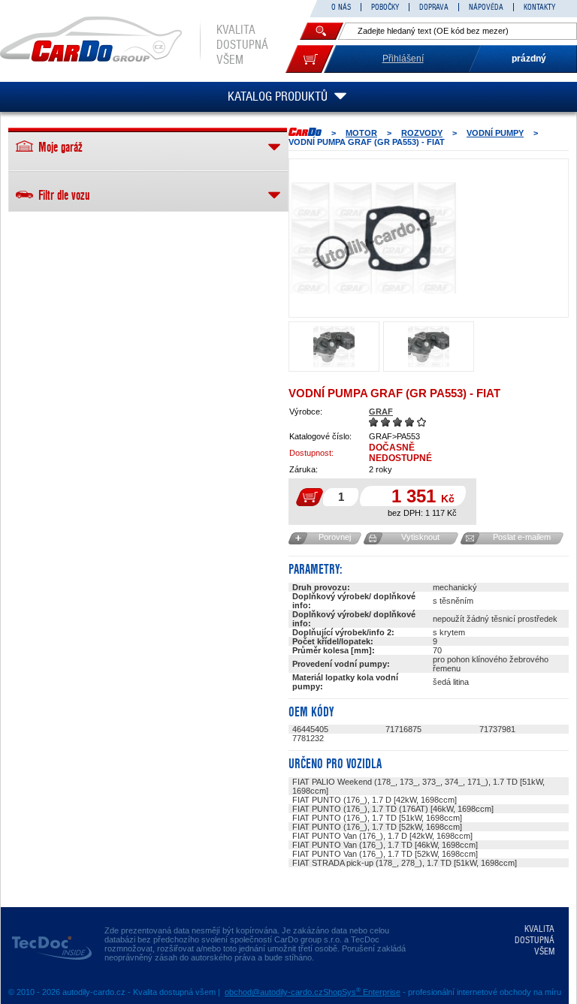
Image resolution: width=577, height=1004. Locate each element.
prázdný (529, 58)
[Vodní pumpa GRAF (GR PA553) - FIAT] (373, 238)
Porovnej (335, 536)
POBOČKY (385, 7)
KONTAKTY (539, 7)
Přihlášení (403, 58)
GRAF (381, 411)
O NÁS (341, 7)
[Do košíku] (309, 59)
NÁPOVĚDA (486, 7)
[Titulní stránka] (305, 132)
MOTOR (361, 132)
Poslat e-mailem (522, 536)
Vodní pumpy (495, 132)
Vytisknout (420, 536)
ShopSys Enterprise (361, 991)
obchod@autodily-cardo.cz (274, 991)
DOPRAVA (434, 7)
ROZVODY (422, 132)
